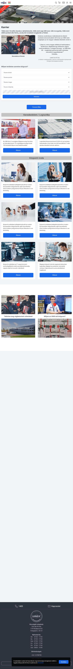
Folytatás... (55, 54)
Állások (18, 150)
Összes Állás (36, 107)
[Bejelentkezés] (67, 3)
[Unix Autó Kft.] (36, 616)
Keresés (36, 96)
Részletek (41, 662)
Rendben (63, 662)
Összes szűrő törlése (36, 92)
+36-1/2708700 (36, 655)
